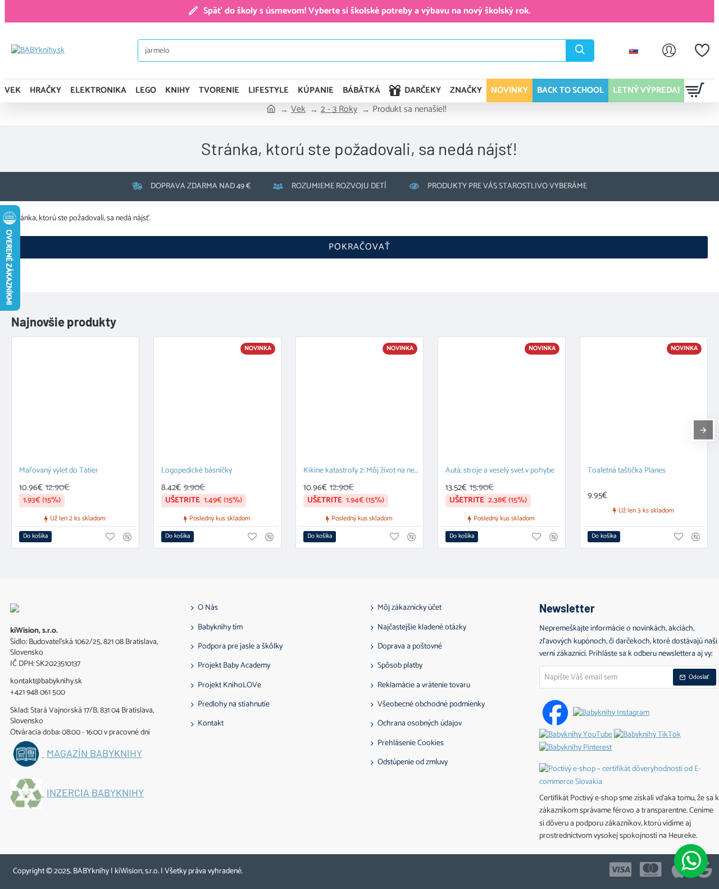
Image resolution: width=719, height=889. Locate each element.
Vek (298, 109)
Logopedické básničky (196, 471)
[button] (35, 536)
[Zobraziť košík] (695, 90)
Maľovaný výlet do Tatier (58, 471)
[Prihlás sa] (669, 50)
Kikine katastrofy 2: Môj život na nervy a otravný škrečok (361, 471)
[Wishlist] (702, 50)
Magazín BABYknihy (94, 753)
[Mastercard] (651, 869)
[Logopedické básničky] (217, 400)
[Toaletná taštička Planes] (643, 400)
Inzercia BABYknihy (95, 793)
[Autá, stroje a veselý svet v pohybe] (501, 400)
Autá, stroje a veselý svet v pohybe (499, 471)
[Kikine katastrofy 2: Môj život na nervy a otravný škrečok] (359, 400)
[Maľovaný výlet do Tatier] (75, 400)
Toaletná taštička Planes (627, 471)
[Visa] (620, 869)
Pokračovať (359, 247)
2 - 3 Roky (339, 109)
